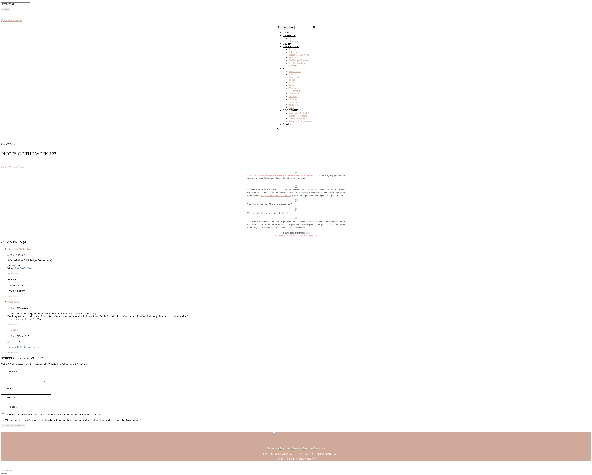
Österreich (294, 93)
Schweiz (293, 96)
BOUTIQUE (290, 110)
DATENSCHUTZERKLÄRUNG (297, 454)
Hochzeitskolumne (298, 63)
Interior (292, 49)
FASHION (289, 35)
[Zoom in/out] (11, 470)
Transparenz (327, 454)
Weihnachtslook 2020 (299, 113)
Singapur (293, 99)
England (293, 74)
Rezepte (293, 66)
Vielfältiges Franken (298, 60)
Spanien (293, 102)
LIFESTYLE (291, 46)
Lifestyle (293, 52)
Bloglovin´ (291, 235)
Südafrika (293, 104)
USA (291, 107)
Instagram (302, 235)
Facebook (279, 235)
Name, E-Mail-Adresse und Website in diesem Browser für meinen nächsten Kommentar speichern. (53, 414)
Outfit (292, 38)
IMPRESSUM (269, 454)
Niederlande (295, 91)
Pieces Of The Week (299, 54)
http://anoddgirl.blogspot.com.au (23, 347)
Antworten (12, 273)
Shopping (293, 41)
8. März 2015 (8, 144)
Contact (288, 124)
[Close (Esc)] (2, 470)
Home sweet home (298, 115)
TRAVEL (288, 68)
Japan (291, 85)
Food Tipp (294, 57)
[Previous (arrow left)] (2, 473)
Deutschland (295, 71)
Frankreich (294, 77)
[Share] (5, 470)
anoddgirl (12, 330)
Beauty (287, 43)
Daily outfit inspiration (300, 121)
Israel (291, 82)
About (287, 32)
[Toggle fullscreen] (8, 470)
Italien (292, 79)
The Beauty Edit (297, 118)
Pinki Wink (13, 302)
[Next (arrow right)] (5, 473)
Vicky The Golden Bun (19, 249)
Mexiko (292, 88)
